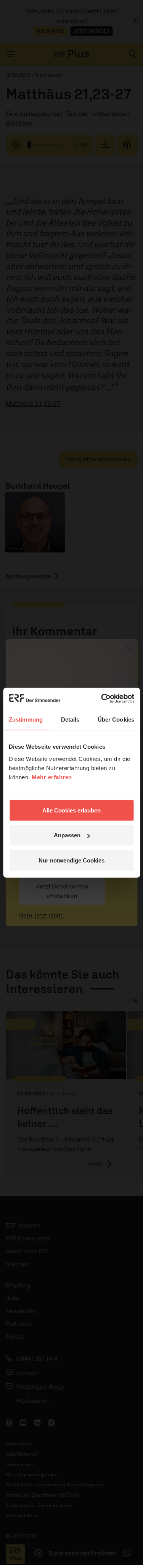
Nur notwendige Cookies (71, 860)
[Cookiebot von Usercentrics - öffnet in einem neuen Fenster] (101, 698)
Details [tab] (70, 719)
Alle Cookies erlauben (71, 810)
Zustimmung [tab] (26, 719)
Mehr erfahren (52, 777)
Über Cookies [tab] (116, 719)
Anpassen (67, 835)
